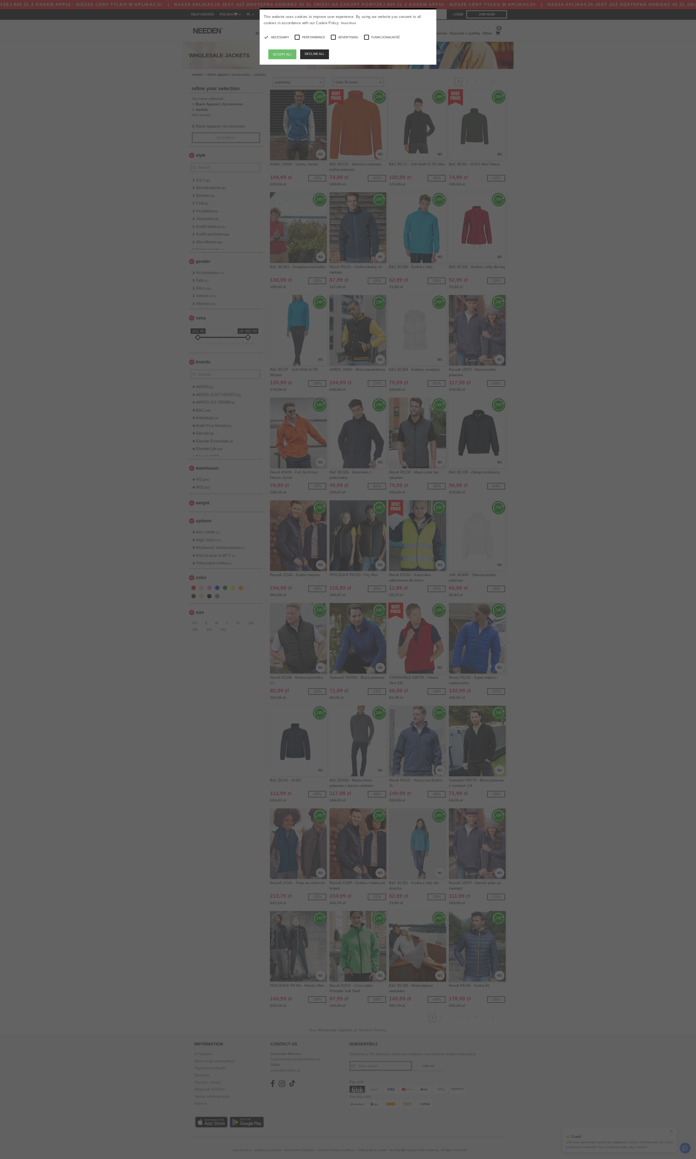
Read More (348, 23)
